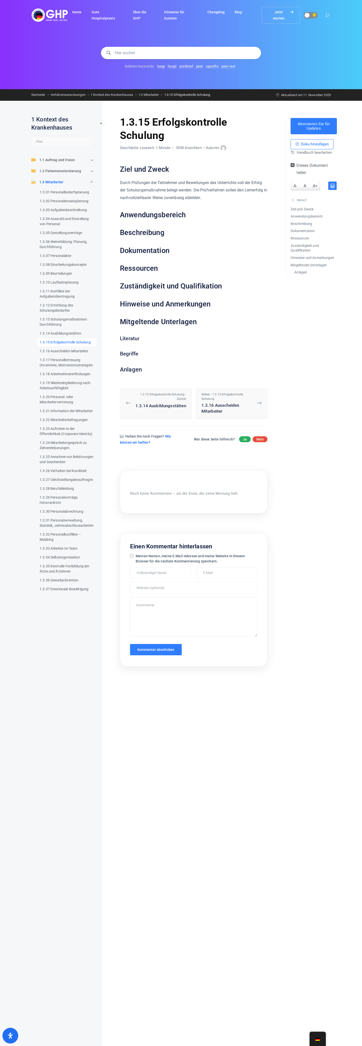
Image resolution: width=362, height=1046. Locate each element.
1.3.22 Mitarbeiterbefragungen (64, 420)
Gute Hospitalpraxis (103, 15)
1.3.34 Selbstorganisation (60, 557)
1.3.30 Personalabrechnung (61, 511)
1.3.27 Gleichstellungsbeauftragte (66, 480)
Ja (245, 439)
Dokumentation (303, 231)
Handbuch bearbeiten (314, 153)
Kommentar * (141, 599)
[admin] (223, 148)
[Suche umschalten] (327, 16)
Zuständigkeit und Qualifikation (305, 248)
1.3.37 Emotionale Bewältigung (64, 589)
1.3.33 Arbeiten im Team (58, 548)
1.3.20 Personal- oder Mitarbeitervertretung (56, 399)
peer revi (228, 66)
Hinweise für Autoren (174, 15)
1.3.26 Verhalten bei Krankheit (63, 471)
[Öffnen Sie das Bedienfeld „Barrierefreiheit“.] (10, 1036)
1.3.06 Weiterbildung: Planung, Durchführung (63, 244)
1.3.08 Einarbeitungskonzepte (63, 265)
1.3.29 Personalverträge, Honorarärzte (59, 500)
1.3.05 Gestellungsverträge (61, 233)
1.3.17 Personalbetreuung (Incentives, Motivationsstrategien (66, 362)
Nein (260, 439)
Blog (238, 12)
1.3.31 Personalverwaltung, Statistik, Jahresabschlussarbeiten (67, 522)
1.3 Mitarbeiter (51, 182)
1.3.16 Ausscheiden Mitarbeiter (64, 351)
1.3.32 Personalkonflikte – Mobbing (60, 536)
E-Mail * (204, 569)
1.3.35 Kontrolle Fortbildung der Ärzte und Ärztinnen (64, 568)
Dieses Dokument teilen (312, 169)
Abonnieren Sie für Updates (314, 126)
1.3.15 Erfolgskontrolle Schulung (65, 342)
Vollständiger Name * (146, 569)
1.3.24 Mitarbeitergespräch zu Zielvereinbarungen (63, 445)
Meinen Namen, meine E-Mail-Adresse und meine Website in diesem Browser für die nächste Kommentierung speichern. (190, 558)
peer (199, 66)
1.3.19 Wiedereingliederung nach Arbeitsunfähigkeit (65, 385)
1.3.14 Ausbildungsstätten (60, 333)
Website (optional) (144, 584)
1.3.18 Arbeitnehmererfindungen (65, 374)
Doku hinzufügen (314, 144)
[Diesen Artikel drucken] (332, 185)
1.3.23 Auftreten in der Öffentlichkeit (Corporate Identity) (66, 431)
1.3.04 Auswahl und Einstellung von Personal (64, 221)
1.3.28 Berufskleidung (57, 488)
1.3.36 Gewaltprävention (59, 580)
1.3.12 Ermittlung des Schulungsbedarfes (56, 307)
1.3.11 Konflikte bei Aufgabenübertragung (57, 293)
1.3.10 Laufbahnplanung (59, 282)
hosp (161, 66)
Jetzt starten (278, 15)
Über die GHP (139, 15)
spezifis (212, 66)
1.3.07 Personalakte (55, 256)
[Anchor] (172, 169)
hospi (172, 66)
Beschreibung (301, 224)
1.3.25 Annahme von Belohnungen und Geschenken (67, 459)
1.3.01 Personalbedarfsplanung (64, 192)
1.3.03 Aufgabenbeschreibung (63, 210)
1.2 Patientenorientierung (60, 171)
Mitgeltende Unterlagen (309, 265)
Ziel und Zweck (302, 209)
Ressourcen (300, 238)
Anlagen (300, 272)
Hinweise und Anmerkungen (312, 258)
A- (295, 186)
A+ (315, 186)
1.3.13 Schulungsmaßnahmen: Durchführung (63, 321)
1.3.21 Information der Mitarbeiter (66, 411)
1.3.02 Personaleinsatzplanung (64, 201)
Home (77, 12)
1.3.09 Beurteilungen (56, 273)
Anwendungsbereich (307, 216)
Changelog (216, 12)
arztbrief (186, 66)
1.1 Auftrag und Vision (57, 160)
